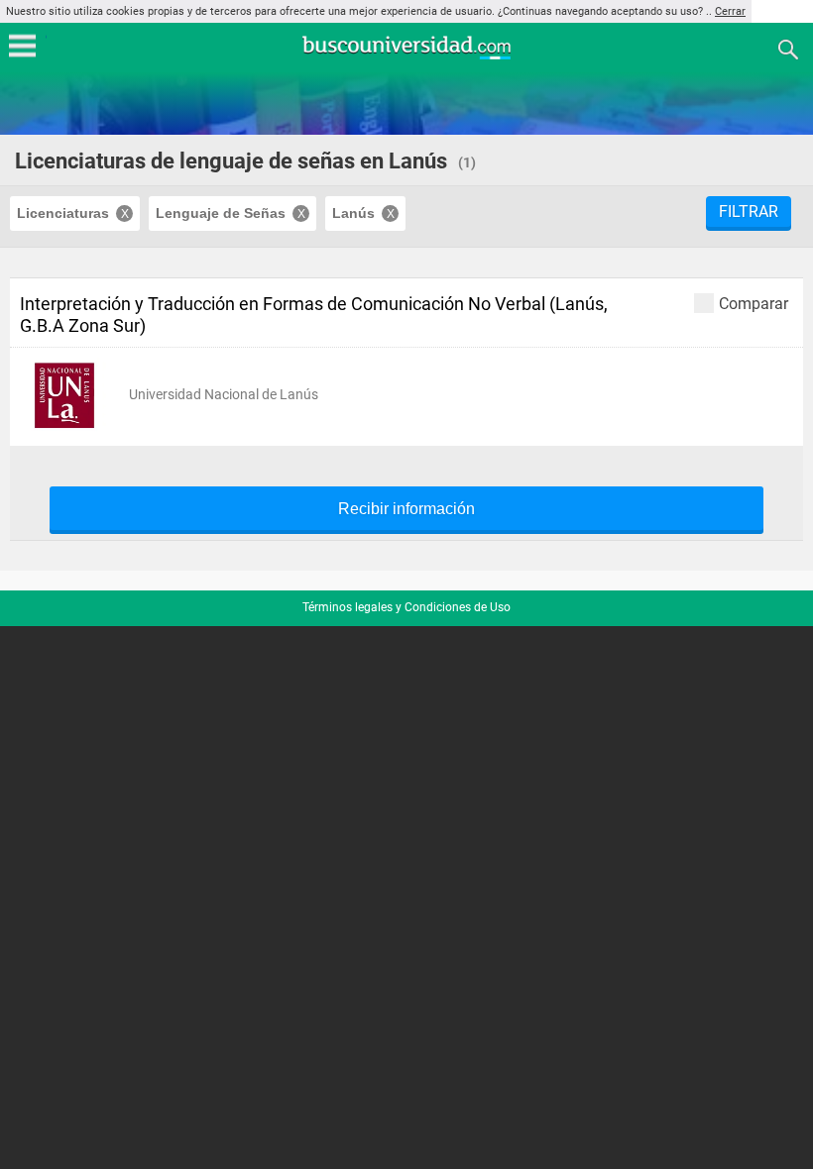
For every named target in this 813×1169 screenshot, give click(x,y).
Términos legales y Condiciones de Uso (406, 607)
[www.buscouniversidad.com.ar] (406, 57)
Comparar (753, 303)
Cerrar (730, 11)
